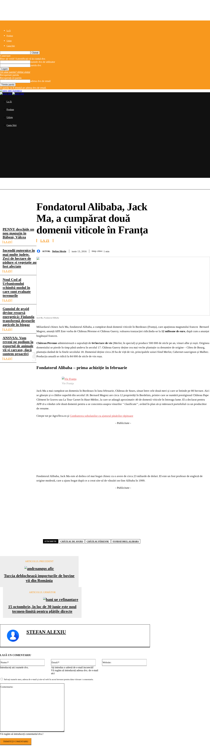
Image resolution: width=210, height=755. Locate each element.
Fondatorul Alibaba (126, 541)
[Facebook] (145, 250)
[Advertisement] (105, 155)
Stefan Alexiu (59, 251)
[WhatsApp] (180, 250)
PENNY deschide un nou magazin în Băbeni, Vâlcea (18, 233)
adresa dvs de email (40, 81)
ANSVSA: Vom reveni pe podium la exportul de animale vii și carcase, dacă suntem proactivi (18, 346)
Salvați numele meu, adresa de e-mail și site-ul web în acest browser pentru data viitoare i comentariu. (49, 679)
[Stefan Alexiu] (39, 251)
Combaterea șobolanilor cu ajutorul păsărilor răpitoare (101, 415)
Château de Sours (71, 541)
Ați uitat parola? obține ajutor (15, 72)
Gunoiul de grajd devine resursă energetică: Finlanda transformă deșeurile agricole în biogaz (19, 317)
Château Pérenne (98, 541)
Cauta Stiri (11, 46)
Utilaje (9, 41)
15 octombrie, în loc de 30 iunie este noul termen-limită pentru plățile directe (42, 609)
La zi (7, 242)
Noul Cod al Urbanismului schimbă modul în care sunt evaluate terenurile (17, 287)
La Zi (9, 30)
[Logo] (6, 93)
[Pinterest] (168, 250)
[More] (204, 250)
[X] (157, 250)
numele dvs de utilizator (42, 61)
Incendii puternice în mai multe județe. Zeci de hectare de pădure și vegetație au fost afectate (19, 258)
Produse (10, 36)
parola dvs (35, 65)
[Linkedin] (192, 250)
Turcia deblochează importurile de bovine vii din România (39, 578)
